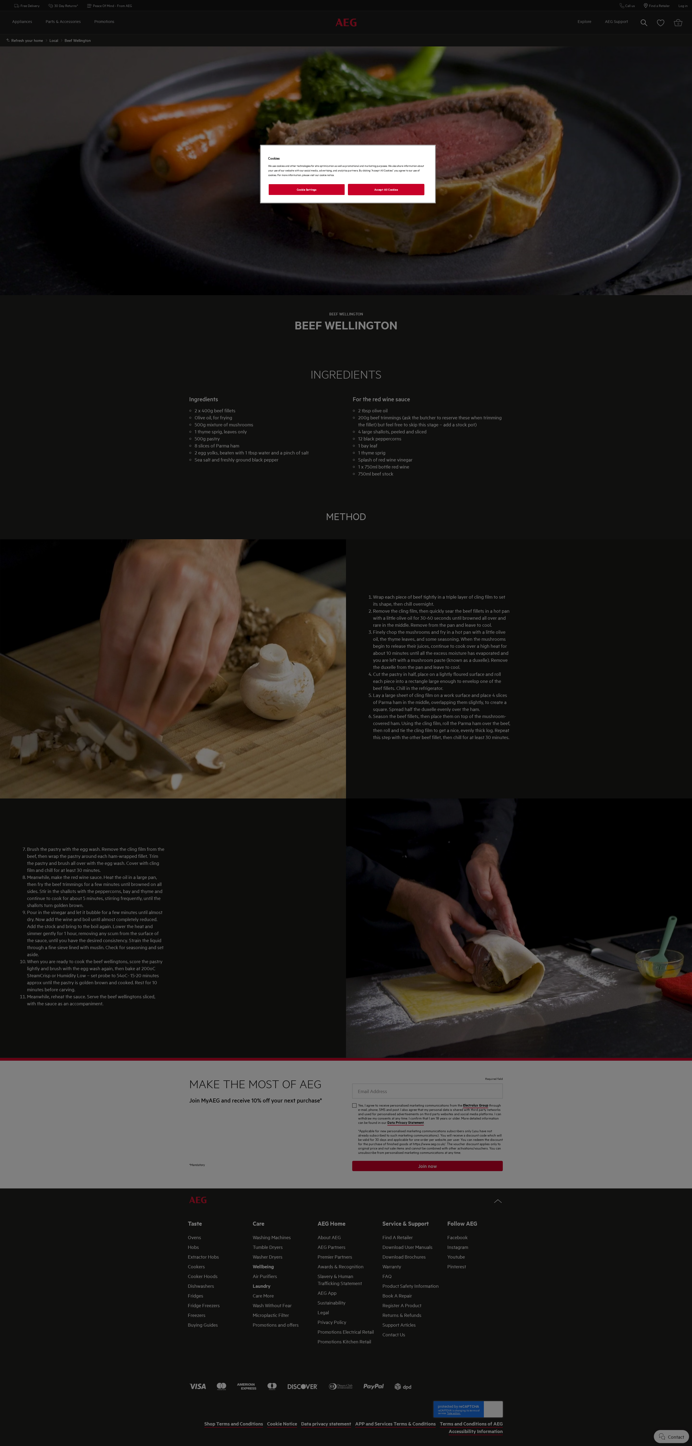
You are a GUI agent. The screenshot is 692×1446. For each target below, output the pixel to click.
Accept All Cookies (386, 189)
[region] (348, 174)
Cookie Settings (307, 189)
